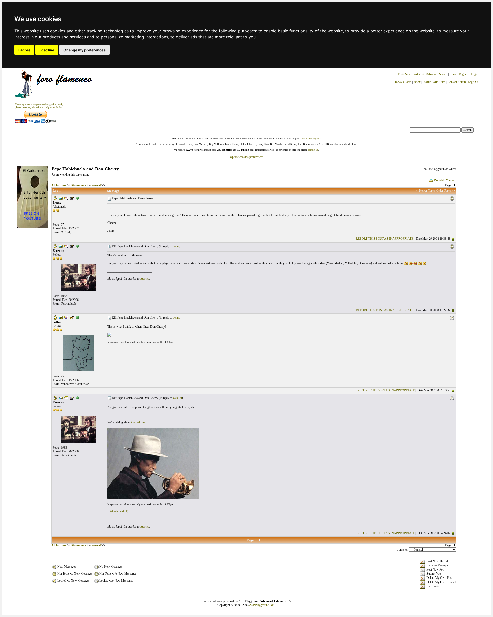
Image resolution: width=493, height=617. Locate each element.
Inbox (417, 82)
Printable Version (444, 180)
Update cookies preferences (246, 157)
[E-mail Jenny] (61, 198)
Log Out (473, 82)
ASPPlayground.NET (262, 605)
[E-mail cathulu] (61, 317)
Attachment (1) (119, 511)
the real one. (138, 422)
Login (474, 74)
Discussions (78, 185)
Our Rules (439, 82)
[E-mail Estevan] (61, 246)
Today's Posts (403, 82)
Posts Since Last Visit (411, 74)
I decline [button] (47, 50)
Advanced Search (436, 74)
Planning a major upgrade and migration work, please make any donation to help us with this (39, 106)
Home (453, 74)
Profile (427, 82)
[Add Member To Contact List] (71, 198)
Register (464, 74)
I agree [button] (24, 50)
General (95, 185)
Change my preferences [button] (84, 50)
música (144, 279)
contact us (313, 149)
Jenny (176, 246)
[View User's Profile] (55, 198)
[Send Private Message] (66, 198)
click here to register (310, 138)
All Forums (58, 185)
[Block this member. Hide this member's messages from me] (77, 198)
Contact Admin (457, 82)
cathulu (177, 398)
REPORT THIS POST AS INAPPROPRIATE (384, 238)
